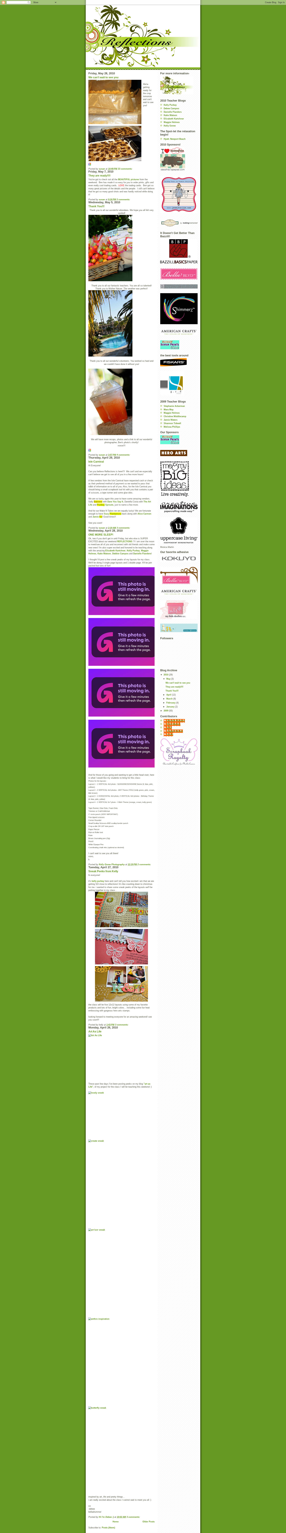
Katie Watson (104, 553)
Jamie (97, 516)
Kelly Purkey (133, 550)
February (171, 702)
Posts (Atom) (108, 1527)
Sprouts (105, 505)
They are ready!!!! (99, 175)
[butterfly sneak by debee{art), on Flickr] (121, 1447)
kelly (169, 727)
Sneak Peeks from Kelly (103, 871)
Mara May (168, 409)
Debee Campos (171, 108)
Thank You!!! (96, 206)
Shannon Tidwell (172, 423)
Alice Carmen (144, 513)
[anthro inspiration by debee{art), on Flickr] (121, 1358)
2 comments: (124, 199)
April (169, 695)
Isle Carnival (96, 461)
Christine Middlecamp (175, 416)
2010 (166, 674)
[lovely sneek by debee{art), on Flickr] (121, 1112)
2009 (166, 710)
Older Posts (149, 1521)
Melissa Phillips (172, 427)
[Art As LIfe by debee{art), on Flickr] (121, 1055)
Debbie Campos (120, 553)
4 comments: (124, 455)
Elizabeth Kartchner (115, 550)
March (169, 698)
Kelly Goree (170, 125)
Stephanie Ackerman (174, 406)
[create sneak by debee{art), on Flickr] (121, 1180)
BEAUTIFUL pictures (128, 179)
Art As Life (94, 1031)
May (168, 679)
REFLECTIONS (124, 541)
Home (116, 1521)
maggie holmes (175, 731)
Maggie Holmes (172, 122)
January (170, 706)
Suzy (112, 513)
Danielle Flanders (142, 553)
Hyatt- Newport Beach (175, 139)
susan (170, 734)
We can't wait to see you (103, 77)
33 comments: (125, 169)
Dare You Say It (115, 501)
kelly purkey (98, 881)
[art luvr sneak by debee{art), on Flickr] (121, 1269)
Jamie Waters (170, 420)
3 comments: (124, 528)
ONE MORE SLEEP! (100, 534)
